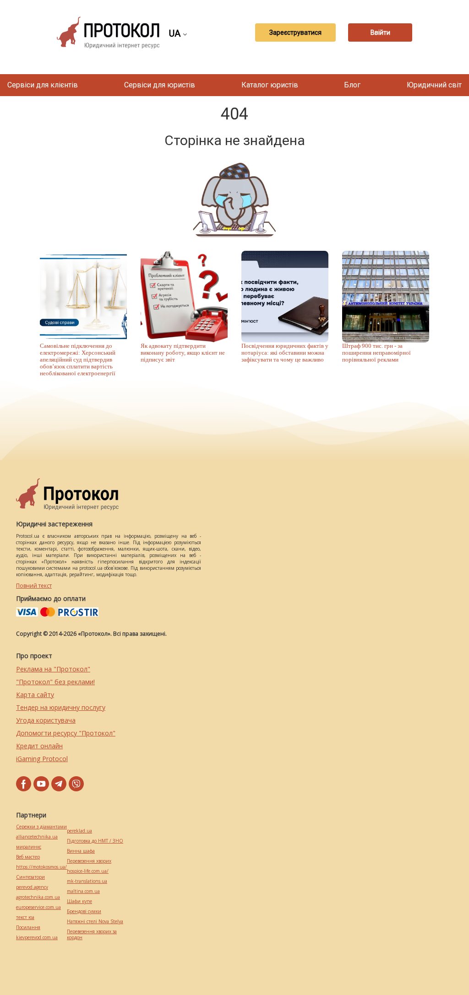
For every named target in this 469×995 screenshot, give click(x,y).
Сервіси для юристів (159, 85)
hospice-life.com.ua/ (88, 871)
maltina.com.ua (83, 891)
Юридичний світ (434, 85)
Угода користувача (46, 720)
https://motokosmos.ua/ (41, 867)
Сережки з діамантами (41, 827)
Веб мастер (28, 857)
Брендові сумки (84, 911)
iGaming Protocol (42, 758)
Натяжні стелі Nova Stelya (95, 922)
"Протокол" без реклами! (55, 681)
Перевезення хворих (89, 861)
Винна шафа (81, 851)
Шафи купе (79, 901)
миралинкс (28, 847)
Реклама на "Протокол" (53, 669)
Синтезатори (30, 877)
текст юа (25, 917)
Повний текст (34, 585)
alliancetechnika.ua (37, 837)
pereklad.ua (79, 831)
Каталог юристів (269, 85)
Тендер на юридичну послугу (60, 707)
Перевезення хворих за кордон (92, 935)
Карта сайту (35, 694)
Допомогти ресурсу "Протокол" (65, 733)
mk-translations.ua (87, 881)
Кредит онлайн (39, 745)
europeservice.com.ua (38, 907)
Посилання (28, 927)
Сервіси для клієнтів (42, 85)
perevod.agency (32, 887)
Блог (352, 85)
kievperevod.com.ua (37, 938)
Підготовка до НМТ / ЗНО (95, 841)
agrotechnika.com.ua (38, 897)
